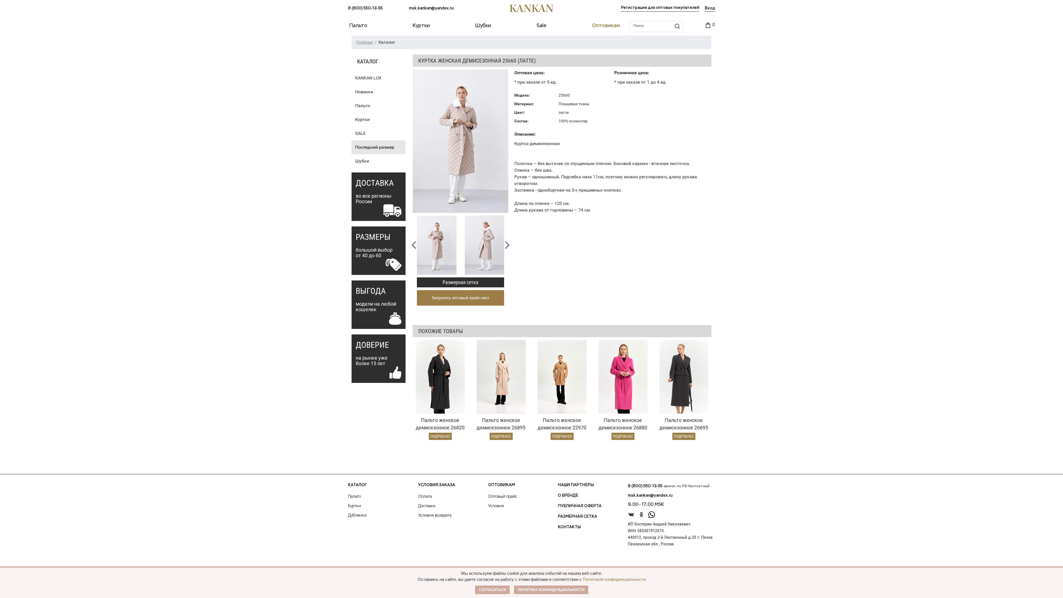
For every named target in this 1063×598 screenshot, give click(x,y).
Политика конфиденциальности (551, 590)
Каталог (357, 485)
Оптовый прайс (502, 497)
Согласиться (492, 590)
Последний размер (374, 147)
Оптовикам (501, 485)
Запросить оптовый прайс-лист (460, 297)
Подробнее (440, 436)
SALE (360, 133)
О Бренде (568, 496)
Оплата (425, 497)
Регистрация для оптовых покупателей (660, 8)
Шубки (362, 161)
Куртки (362, 119)
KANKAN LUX (368, 78)
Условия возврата (434, 515)
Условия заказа (436, 485)
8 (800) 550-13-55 (365, 8)
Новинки (364, 91)
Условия (496, 506)
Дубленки (357, 515)
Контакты (569, 527)
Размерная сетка (460, 282)
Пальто (362, 105)
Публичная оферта (580, 506)
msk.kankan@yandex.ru (431, 8)
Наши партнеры (576, 485)
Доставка (426, 506)
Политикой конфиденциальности (614, 579)
